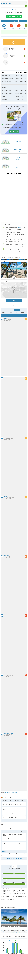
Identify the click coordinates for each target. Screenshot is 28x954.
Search (2, 9)
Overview (3, 21)
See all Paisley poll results (14, 858)
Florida (6, 9)
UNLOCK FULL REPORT (15, 16)
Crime (10, 312)
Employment (17, 310)
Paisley (11, 9)
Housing (17, 312)
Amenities (4, 312)
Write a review (4, 823)
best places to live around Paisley (11, 792)
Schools (23, 310)
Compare (14, 300)
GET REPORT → (14, 131)
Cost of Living (10, 310)
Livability (21, 2)
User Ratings (23, 312)
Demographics (15, 21)
